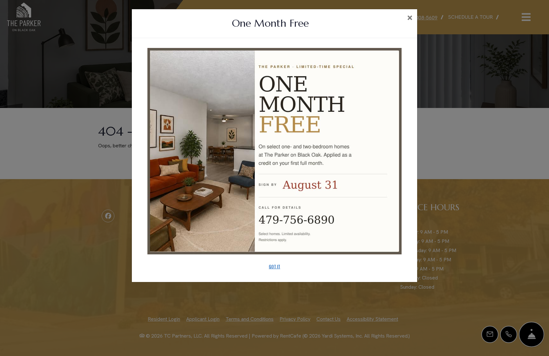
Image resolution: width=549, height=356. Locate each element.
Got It (274, 266)
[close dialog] (410, 18)
